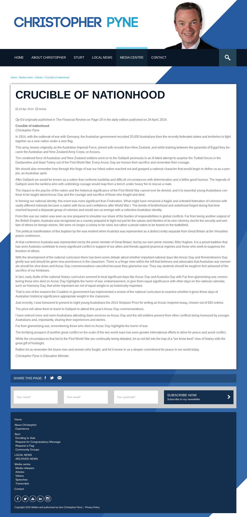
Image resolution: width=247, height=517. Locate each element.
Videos (19, 475)
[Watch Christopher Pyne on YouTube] (33, 499)
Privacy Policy (92, 507)
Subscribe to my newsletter (183, 397)
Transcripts (22, 483)
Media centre (132, 57)
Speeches (21, 479)
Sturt (79, 57)
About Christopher (48, 57)
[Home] (86, 25)
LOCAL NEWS (102, 57)
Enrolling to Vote (25, 437)
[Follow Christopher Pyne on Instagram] (48, 499)
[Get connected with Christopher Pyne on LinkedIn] (40, 499)
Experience (22, 428)
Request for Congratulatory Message (38, 441)
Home (19, 57)
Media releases (24, 468)
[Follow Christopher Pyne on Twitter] (25, 499)
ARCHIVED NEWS (26, 458)
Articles (39, 77)
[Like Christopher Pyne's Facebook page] (17, 499)
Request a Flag (24, 445)
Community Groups (27, 449)
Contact (158, 57)
